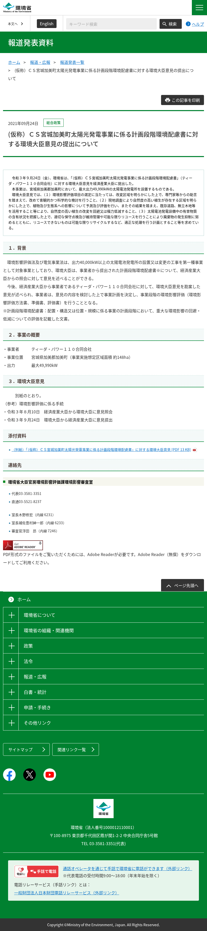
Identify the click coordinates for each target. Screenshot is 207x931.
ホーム (14, 62)
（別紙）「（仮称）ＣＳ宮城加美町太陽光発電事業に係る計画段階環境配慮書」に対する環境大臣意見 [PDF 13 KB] (101, 449)
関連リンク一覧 (72, 749)
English (47, 23)
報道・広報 (40, 62)
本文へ (13, 23)
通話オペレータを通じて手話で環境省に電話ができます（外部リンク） (127, 868)
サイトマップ (20, 749)
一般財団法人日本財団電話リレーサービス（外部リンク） (66, 893)
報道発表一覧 (72, 62)
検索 (173, 24)
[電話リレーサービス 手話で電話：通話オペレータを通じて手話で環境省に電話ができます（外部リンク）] (36, 871)
